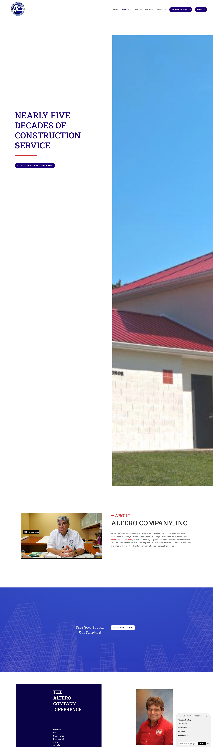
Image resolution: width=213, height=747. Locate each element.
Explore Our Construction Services (35, 165)
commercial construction (121, 540)
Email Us (201, 9)
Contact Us (161, 10)
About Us (126, 10)
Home (116, 10)
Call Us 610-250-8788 (181, 9)
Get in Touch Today (123, 627)
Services (137, 10)
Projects (149, 10)
